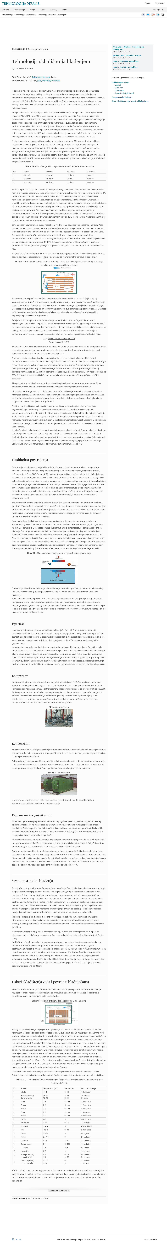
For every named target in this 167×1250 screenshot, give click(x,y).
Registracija (160, 3)
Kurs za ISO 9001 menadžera (125, 67)
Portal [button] (146, 1240)
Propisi (42, 9)
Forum (64, 9)
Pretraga (156, 9)
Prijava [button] (147, 3)
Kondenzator (119, 90)
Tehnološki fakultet (41, 77)
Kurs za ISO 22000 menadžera (126, 61)
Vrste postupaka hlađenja (121, 97)
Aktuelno (5, 9)
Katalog (53, 9)
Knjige (32, 9)
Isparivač (118, 85)
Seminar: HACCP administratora (127, 55)
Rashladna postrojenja (120, 82)
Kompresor (119, 88)
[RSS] (20, 1239)
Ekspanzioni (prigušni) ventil (124, 93)
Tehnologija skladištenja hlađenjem (52, 14)
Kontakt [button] (153, 1240)
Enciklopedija (19, 9)
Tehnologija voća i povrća (25, 14)
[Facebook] (13, 1239)
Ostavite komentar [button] (59, 1190)
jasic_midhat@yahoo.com (48, 80)
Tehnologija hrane (20, 4)
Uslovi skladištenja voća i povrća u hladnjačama (130, 101)
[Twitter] (16, 1239)
